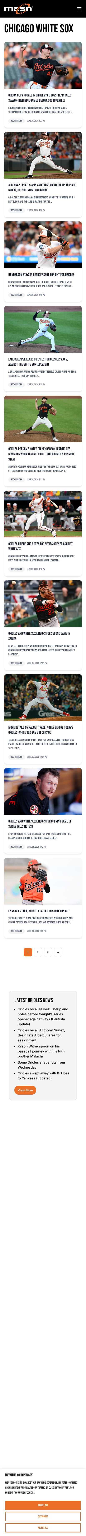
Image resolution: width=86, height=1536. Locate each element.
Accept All (43, 1505)
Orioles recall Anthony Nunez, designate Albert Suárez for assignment (41, 1035)
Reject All (43, 1528)
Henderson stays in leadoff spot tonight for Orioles (41, 275)
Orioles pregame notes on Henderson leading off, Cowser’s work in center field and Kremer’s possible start (41, 454)
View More (25, 1090)
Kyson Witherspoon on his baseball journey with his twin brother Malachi (41, 1051)
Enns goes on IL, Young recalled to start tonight (39, 911)
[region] (43, 1502)
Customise (43, 1516)
